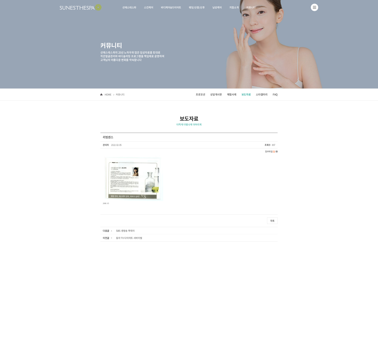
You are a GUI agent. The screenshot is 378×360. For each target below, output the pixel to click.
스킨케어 (148, 7)
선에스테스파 (129, 7)
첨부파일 (270, 151)
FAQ (275, 94)
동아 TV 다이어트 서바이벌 (129, 238)
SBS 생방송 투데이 (125, 230)
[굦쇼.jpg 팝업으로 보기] (133, 157)
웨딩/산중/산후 (197, 7)
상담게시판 (216, 94)
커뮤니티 (251, 7)
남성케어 (217, 7)
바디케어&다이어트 (171, 7)
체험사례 (231, 94)
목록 (272, 220)
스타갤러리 (262, 94)
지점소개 (234, 7)
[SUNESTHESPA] (80, 7)
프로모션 (200, 94)
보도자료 (246, 94)
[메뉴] (314, 7)
